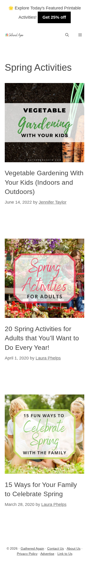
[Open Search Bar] (67, 35)
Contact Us (55, 548)
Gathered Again (32, 548)
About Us (73, 548)
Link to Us (64, 554)
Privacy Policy (27, 554)
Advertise (47, 554)
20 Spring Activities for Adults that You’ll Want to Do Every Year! (42, 338)
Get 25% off (54, 17)
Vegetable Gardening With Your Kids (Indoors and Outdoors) (44, 182)
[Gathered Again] (14, 35)
